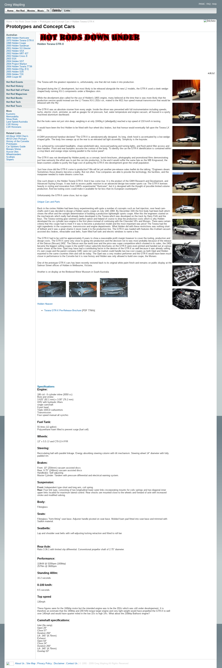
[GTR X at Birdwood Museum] (52, 297)
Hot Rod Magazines (16, 94)
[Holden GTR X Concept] (186, 100)
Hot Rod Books (14, 98)
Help (214, 4)
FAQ (209, 4)
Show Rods (12, 119)
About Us (19, 663)
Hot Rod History (14, 86)
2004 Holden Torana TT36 (19, 66)
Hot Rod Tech (13, 102)
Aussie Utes (12, 151)
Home (10, 10)
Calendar (57, 10)
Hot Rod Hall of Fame (17, 90)
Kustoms (10, 114)
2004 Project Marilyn (16, 64)
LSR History (12, 124)
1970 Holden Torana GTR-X (20, 40)
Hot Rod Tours (14, 106)
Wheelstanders (13, 154)
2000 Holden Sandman (17, 45)
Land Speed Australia (17, 121)
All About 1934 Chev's (17, 136)
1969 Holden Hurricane (17, 38)
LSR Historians (13, 127)
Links (67, 10)
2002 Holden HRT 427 (17, 53)
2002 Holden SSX (15, 51)
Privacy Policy (44, 663)
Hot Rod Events (14, 82)
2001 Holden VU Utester (18, 48)
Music (40, 10)
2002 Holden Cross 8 (16, 56)
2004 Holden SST (15, 61)
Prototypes (11, 144)
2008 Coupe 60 (13, 77)
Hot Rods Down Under (26, 21)
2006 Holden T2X (15, 74)
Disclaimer (59, 663)
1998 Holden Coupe (16, 43)
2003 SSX (11, 58)
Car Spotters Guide (15, 146)
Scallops (10, 157)
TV (47, 10)
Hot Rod (20, 10)
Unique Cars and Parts (48, 201)
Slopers (10, 159)
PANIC (202, 4)
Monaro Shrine (13, 149)
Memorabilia (12, 116)
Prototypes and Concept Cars (55, 21)
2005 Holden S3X (15, 71)
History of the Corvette (17, 141)
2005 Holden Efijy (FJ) (17, 69)
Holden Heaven (45, 304)
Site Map (30, 663)
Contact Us (72, 663)
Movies (31, 10)
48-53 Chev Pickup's (16, 138)
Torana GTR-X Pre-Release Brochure (62, 310)
